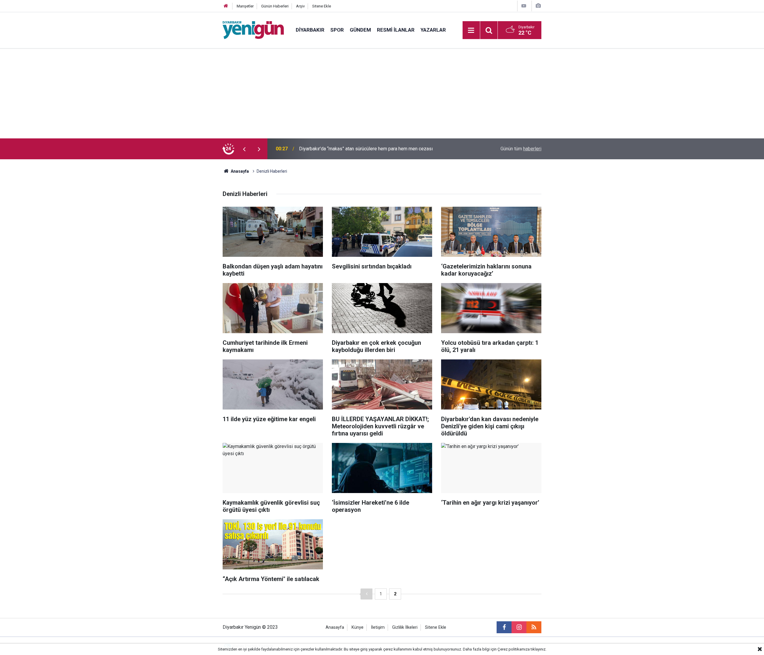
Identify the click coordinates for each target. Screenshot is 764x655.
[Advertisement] (382, 93)
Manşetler (245, 6)
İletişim (378, 627)
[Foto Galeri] (538, 6)
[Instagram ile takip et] (519, 627)
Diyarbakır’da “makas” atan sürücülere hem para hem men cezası (366, 149)
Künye (357, 627)
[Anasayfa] (226, 6)
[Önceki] (366, 594)
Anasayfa (239, 171)
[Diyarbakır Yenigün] (253, 30)
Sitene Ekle (321, 6)
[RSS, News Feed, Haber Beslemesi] (533, 627)
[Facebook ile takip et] (504, 627)
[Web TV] (523, 6)
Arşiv (300, 6)
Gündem (360, 30)
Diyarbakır (310, 30)
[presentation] (244, 148)
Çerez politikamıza (513, 649)
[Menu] (471, 30)
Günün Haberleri (275, 6)
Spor (337, 30)
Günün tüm (520, 149)
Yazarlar (433, 30)
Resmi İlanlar (396, 30)
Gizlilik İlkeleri (405, 627)
